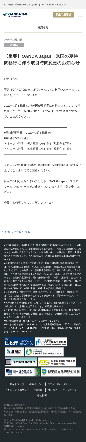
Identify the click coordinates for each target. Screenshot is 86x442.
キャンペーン (70, 390)
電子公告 (53, 390)
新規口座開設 (63, 14)
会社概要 (42, 395)
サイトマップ (17, 384)
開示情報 (38, 390)
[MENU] (80, 15)
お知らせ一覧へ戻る (17, 231)
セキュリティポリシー (17, 390)
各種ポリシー (36, 384)
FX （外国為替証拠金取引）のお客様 (20, 4)
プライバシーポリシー (60, 384)
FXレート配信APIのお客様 (54, 4)
